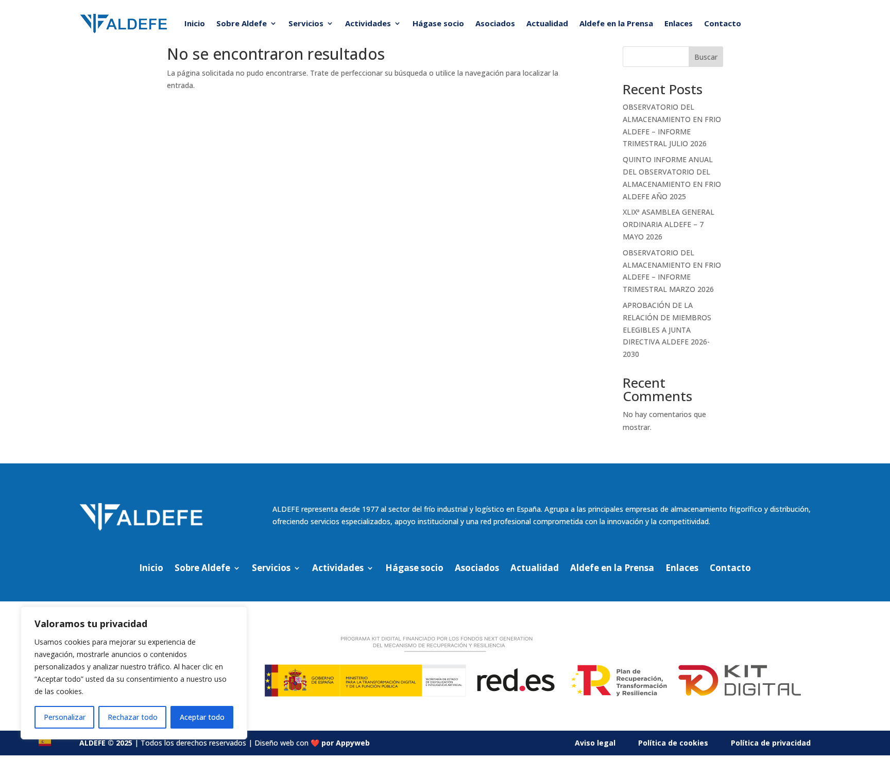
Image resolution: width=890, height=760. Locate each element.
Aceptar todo (202, 717)
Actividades (368, 23)
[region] (134, 673)
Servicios (305, 23)
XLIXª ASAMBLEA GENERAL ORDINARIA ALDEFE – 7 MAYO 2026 (668, 224)
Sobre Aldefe (241, 23)
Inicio (194, 23)
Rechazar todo (133, 717)
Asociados (495, 23)
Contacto (722, 23)
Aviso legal (595, 743)
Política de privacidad (771, 743)
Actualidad (547, 23)
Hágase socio (438, 23)
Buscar (705, 57)
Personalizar (64, 717)
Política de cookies (673, 743)
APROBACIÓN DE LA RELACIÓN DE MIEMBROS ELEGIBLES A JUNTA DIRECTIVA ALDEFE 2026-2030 (667, 329)
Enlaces (678, 23)
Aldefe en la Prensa (616, 23)
